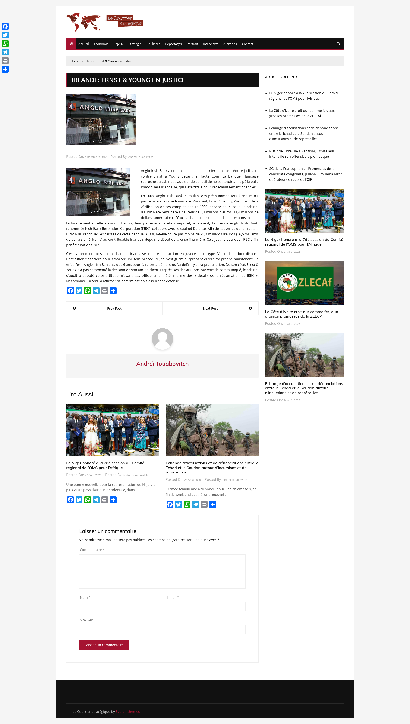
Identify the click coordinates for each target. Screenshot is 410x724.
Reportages (173, 44)
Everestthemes (128, 711)
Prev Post (114, 308)
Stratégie (135, 44)
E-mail (172, 597)
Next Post (210, 308)
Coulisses (153, 44)
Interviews (210, 44)
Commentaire (92, 549)
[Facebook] (5, 26)
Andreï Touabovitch (140, 157)
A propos (230, 44)
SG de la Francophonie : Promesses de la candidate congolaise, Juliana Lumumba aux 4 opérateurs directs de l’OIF (306, 174)
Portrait (192, 44)
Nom (85, 597)
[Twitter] (5, 35)
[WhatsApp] (5, 43)
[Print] (5, 60)
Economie (101, 44)
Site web (86, 620)
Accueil (83, 44)
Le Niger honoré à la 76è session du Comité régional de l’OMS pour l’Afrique (105, 465)
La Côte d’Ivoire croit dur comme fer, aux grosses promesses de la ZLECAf (302, 113)
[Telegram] (5, 52)
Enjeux (118, 44)
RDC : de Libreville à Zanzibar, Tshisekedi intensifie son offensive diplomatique (301, 154)
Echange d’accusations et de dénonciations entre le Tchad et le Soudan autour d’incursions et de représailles (212, 467)
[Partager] (5, 69)
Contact (247, 44)
